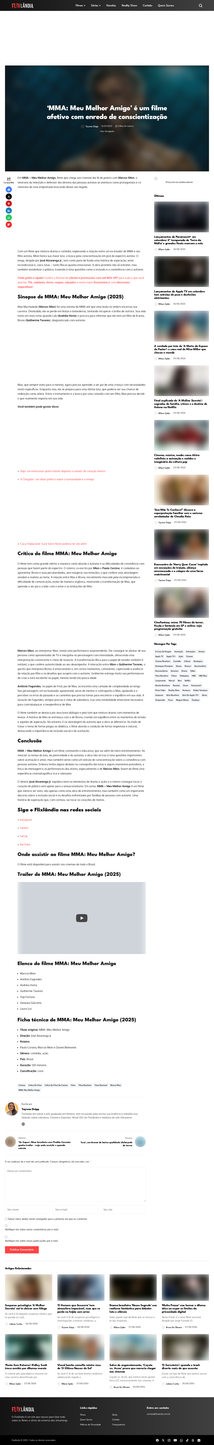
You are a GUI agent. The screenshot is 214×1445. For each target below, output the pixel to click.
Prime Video (160, 690)
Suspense (159, 695)
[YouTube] (175, 1440)
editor (192, 671)
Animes (201, 652)
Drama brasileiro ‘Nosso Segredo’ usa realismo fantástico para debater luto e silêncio (133, 1309)
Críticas (187, 661)
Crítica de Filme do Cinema (56, 1085)
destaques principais (164, 666)
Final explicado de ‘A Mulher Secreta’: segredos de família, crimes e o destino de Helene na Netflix (180, 404)
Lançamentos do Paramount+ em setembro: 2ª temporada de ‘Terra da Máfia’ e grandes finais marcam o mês (178, 240)
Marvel (172, 681)
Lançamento (160, 681)
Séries (204, 695)
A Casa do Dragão (163, 652)
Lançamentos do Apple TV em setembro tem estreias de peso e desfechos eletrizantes (179, 295)
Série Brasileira (172, 695)
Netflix (187, 681)
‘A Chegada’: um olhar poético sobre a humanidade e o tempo (57, 479)
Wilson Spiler (164, 249)
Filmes (174, 676)
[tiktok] (187, 1440)
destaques (198, 661)
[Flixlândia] (22, 5)
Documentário (200, 666)
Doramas (174, 671)
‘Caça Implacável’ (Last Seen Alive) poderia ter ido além (53, 543)
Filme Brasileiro (85, 1085)
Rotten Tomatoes (200, 690)
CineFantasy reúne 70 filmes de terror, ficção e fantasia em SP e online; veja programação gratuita (178, 626)
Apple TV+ (171, 657)
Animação (178, 652)
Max (180, 681)
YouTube (25, 844)
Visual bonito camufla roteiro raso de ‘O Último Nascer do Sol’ (79, 1367)
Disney (179, 666)
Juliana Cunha (15, 1324)
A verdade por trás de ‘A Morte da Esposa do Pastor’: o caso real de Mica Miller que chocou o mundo (181, 349)
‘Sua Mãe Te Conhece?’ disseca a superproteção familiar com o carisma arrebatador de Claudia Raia (178, 513)
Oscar (185, 686)
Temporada (160, 700)
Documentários (161, 671)
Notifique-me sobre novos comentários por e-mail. (32, 1229)
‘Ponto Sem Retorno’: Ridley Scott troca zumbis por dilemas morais (26, 1367)
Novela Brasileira (162, 686)
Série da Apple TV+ (190, 695)
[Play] (81, 918)
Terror (170, 700)
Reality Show (174, 690)
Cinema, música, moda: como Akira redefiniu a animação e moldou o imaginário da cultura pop (176, 458)
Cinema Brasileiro (162, 661)
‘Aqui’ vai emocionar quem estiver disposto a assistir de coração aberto (62, 471)
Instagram (26, 819)
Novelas (176, 686)
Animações (190, 652)
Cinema (22, 1085)
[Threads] (193, 1440)
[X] (163, 1440)
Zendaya (195, 700)
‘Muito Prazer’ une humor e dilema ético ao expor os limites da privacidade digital (183, 1309)
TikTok (24, 836)
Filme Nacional (101, 1085)
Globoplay (184, 676)
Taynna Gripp (92, 126)
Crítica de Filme (35, 1085)
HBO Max (203, 676)
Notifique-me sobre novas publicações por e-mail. (31, 1240)
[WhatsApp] (181, 1440)
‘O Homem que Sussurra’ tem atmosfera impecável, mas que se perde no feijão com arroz (78, 1309)
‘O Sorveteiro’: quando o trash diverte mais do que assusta (181, 1367)
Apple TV (159, 657)
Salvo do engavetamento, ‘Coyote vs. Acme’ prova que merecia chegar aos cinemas (133, 1368)
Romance (186, 690)
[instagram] (169, 1440)
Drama (184, 671)
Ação (181, 657)
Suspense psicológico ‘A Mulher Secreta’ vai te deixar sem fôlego (26, 1307)
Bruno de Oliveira (174, 1327)
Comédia (177, 661)
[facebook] (157, 1440)
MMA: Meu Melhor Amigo (29, 1090)
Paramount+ (196, 686)
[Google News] (199, 1440)
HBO (194, 676)
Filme (73, 1085)
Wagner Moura (182, 700)
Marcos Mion (115, 1085)
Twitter (24, 828)
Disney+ (188, 666)
